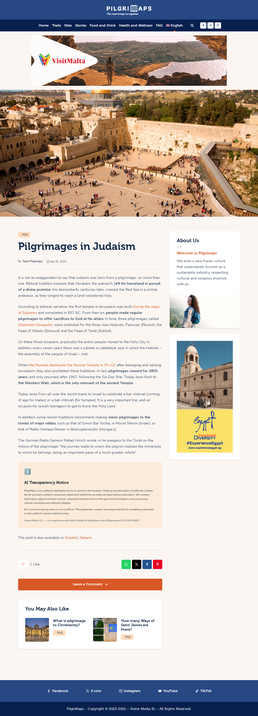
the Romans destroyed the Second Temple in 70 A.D (72, 365)
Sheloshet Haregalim (35, 324)
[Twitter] (210, 25)
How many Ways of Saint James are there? (137, 625)
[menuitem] (174, 25)
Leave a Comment (88, 584)
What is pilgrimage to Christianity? (69, 623)
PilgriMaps (75, 709)
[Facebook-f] (203, 25)
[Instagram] (218, 25)
